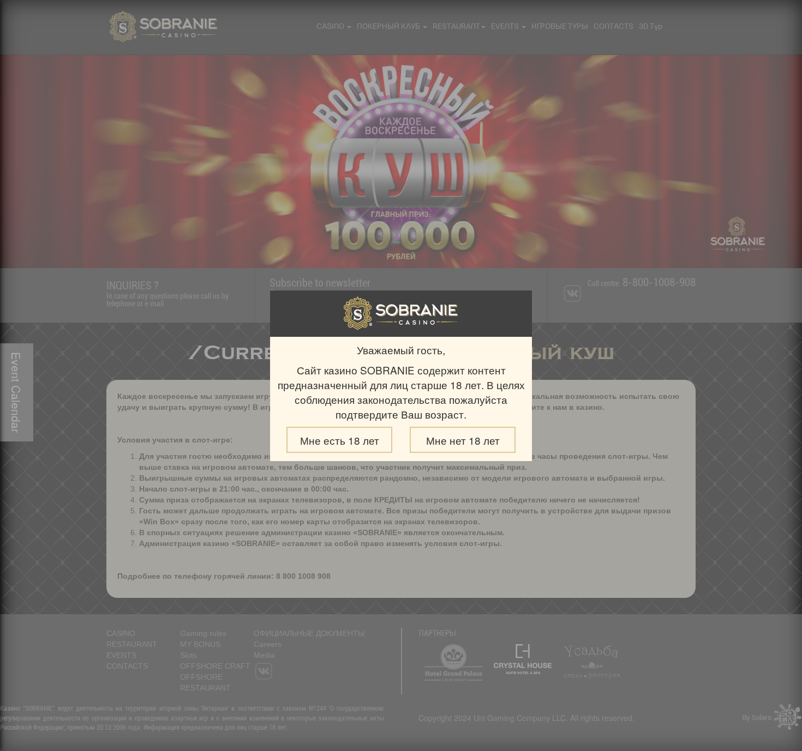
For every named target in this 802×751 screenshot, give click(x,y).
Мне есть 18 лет (339, 440)
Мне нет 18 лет (463, 440)
